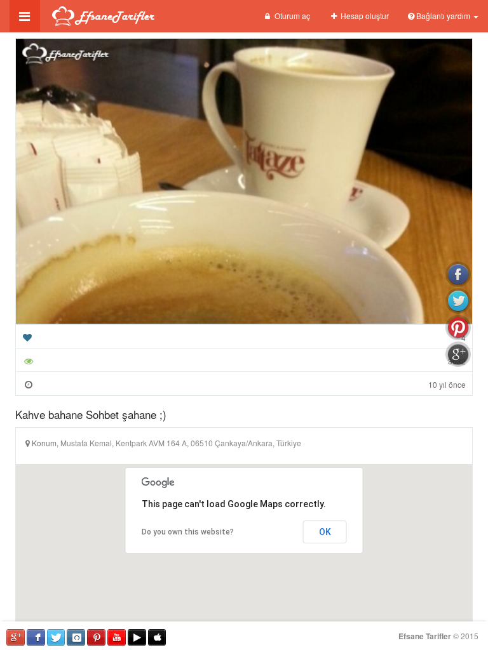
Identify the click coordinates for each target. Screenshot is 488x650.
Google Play (137, 637)
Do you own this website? (188, 531)
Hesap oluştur (364, 15)
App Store (157, 637)
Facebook (36, 637)
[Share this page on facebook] (458, 274)
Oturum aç (291, 15)
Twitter (56, 637)
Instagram (76, 637)
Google (15, 637)
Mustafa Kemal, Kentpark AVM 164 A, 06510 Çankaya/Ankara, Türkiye (180, 442)
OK (325, 532)
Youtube (116, 637)
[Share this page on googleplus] (458, 354)
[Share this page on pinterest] (458, 327)
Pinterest (96, 637)
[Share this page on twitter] (458, 301)
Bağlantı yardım (443, 15)
